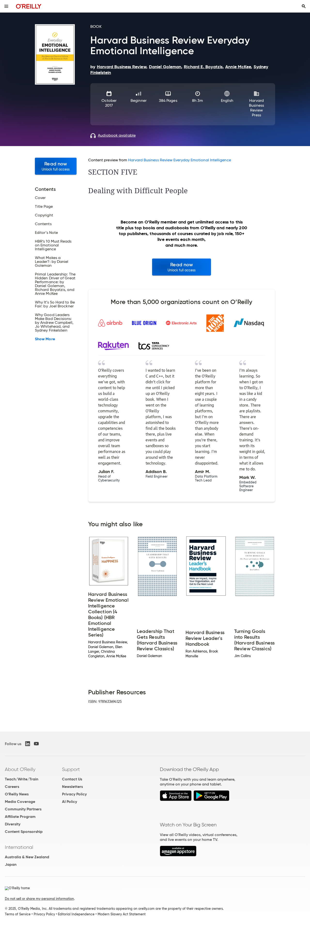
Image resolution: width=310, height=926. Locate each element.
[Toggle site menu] (6, 6)
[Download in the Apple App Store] (176, 799)
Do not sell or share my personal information (39, 898)
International (19, 847)
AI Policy (69, 801)
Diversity (12, 824)
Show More (45, 339)
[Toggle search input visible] (304, 6)
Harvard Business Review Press (256, 107)
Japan (10, 864)
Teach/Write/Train (21, 779)
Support (71, 769)
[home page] (28, 6)
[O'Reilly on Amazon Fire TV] (178, 855)
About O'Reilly (20, 769)
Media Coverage (20, 801)
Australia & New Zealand (27, 856)
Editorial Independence (76, 914)
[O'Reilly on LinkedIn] (27, 743)
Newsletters (72, 786)
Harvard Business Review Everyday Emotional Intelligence (179, 160)
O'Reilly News (17, 794)
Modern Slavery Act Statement (122, 914)
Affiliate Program (20, 816)
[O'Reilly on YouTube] (36, 743)
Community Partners (23, 809)
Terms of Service (18, 914)
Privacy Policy (74, 794)
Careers (12, 786)
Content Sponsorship (24, 831)
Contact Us (72, 779)
